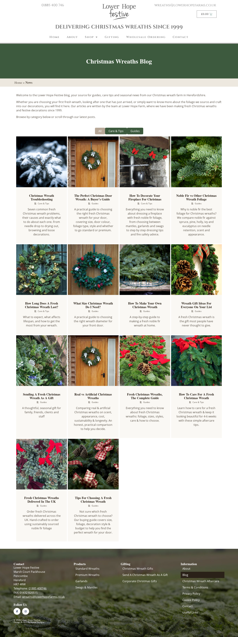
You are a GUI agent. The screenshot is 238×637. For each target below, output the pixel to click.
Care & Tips (116, 131)
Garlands (81, 581)
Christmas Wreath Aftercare (200, 581)
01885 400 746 (52, 5)
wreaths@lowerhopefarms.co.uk (185, 5)
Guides (135, 131)
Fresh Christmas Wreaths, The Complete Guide (145, 396)
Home (54, 37)
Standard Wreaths (87, 569)
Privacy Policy (191, 594)
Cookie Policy (191, 600)
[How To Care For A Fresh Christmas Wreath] (196, 360)
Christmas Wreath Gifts (137, 569)
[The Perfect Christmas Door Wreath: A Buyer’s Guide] (93, 161)
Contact (181, 37)
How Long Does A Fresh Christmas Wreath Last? (41, 305)
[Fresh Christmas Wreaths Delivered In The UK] (41, 464)
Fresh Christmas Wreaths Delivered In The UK (41, 500)
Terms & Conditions (195, 587)
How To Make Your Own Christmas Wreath (145, 305)
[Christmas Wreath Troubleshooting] (41, 161)
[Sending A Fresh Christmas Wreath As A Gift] (41, 360)
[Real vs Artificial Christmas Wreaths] (93, 360)
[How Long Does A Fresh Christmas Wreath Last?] (41, 269)
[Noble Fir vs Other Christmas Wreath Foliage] (196, 161)
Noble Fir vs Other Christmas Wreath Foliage (196, 197)
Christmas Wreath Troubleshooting (41, 197)
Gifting (112, 37)
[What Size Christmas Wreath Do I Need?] (93, 269)
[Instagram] (25, 611)
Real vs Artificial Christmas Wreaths (93, 396)
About (72, 37)
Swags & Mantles (86, 587)
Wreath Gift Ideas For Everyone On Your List (196, 305)
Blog (185, 575)
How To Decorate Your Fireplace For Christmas (144, 197)
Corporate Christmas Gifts (139, 581)
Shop (89, 37)
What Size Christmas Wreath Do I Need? (93, 305)
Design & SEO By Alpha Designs (29, 622)
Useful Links (190, 612)
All (100, 131)
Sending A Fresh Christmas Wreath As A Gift (41, 396)
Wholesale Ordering (146, 37)
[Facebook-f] (17, 611)
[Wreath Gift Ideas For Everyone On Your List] (196, 269)
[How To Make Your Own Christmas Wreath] (145, 269)
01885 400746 (38, 588)
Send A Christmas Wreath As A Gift (145, 575)
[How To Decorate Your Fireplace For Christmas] (145, 161)
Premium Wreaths (87, 575)
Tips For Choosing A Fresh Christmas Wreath (93, 500)
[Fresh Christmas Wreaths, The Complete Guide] (145, 360)
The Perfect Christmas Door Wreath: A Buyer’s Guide (93, 197)
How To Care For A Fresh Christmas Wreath (196, 396)
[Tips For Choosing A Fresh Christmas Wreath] (93, 464)
